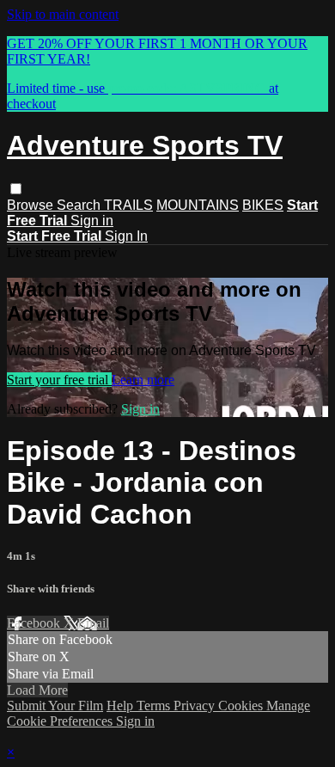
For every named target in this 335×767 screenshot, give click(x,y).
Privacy (196, 705)
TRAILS (128, 205)
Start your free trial (59, 379)
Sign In (126, 236)
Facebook (35, 623)
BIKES (262, 205)
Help (122, 705)
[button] (15, 188)
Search (80, 205)
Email (93, 623)
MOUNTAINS (197, 205)
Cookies (242, 705)
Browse (32, 205)
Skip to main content (63, 14)
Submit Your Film (55, 705)
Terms (155, 705)
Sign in (91, 220)
